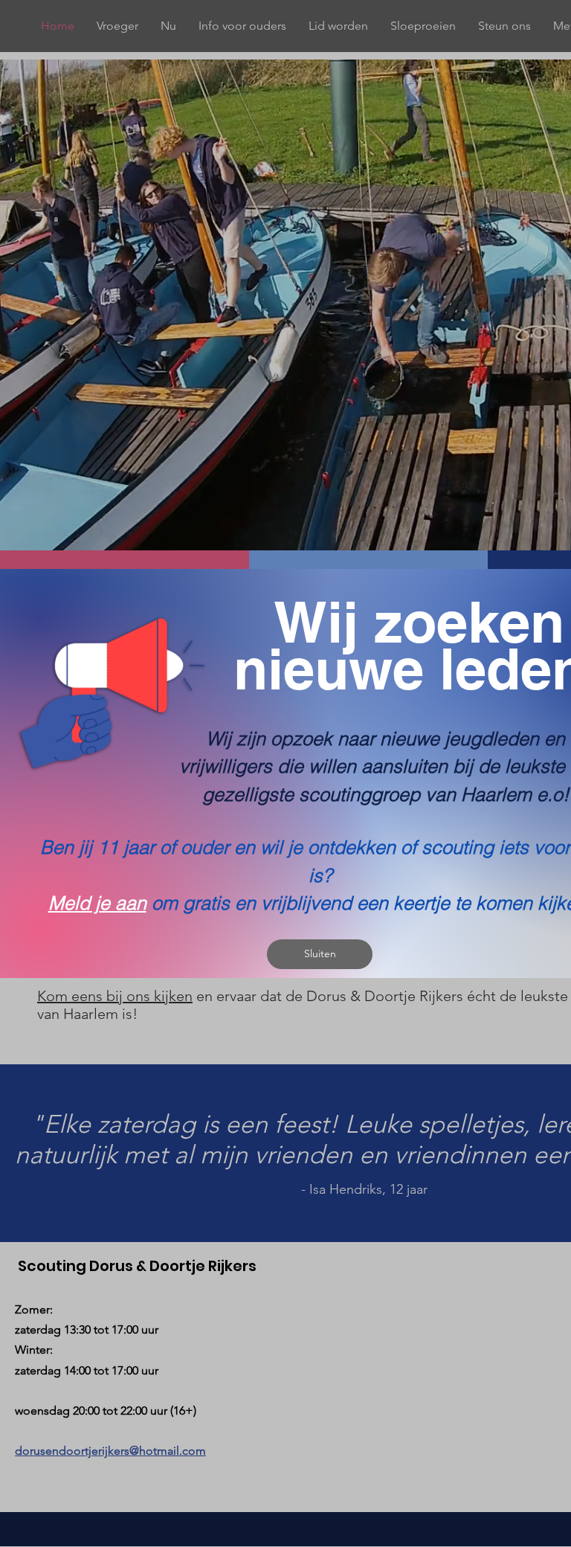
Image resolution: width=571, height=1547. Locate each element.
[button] (319, 954)
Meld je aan (97, 903)
